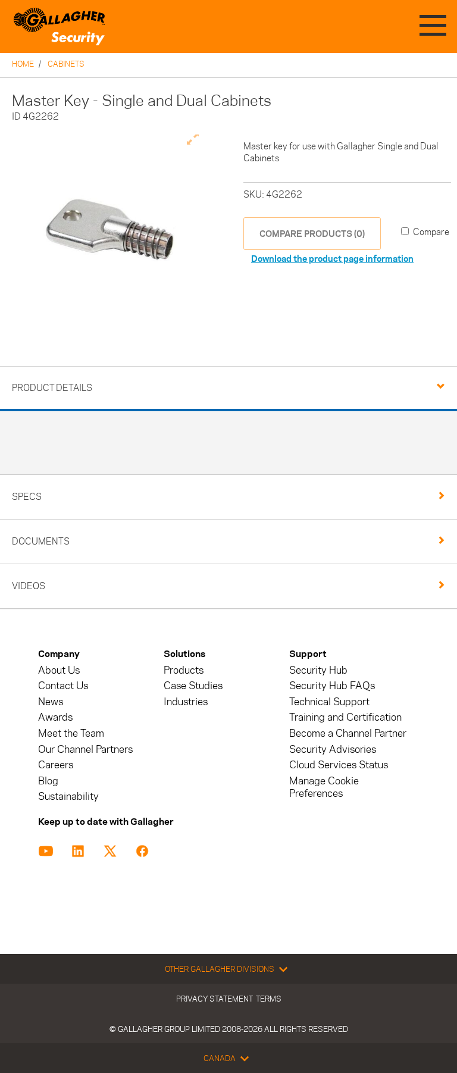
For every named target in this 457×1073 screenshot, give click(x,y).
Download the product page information (332, 258)
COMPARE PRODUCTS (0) (312, 233)
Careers (55, 765)
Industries (186, 702)
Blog (48, 781)
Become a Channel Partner (347, 733)
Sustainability (68, 796)
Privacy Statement (214, 998)
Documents (41, 541)
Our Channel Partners (85, 749)
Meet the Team (71, 733)
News (50, 702)
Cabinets (66, 63)
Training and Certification (345, 717)
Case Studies (193, 686)
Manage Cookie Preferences (324, 787)
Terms (268, 998)
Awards (55, 717)
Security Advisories (332, 749)
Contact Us (63, 686)
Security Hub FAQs (332, 686)
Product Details (52, 387)
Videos (28, 586)
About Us (59, 670)
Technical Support (329, 702)
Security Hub (318, 670)
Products (184, 670)
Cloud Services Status (338, 765)
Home (23, 63)
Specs (27, 496)
